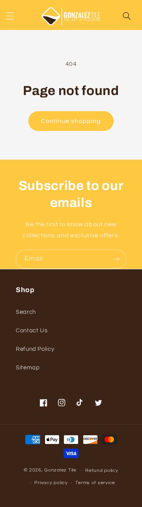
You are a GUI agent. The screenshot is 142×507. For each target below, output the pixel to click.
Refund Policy (35, 349)
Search (26, 312)
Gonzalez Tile (60, 470)
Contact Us (31, 331)
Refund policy (101, 470)
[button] (10, 16)
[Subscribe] (117, 259)
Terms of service (95, 483)
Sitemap (27, 368)
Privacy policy (50, 483)
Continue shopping (71, 121)
